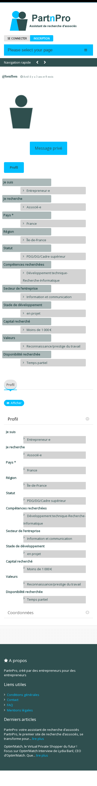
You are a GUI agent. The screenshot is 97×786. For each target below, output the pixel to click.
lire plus (38, 738)
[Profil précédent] (37, 62)
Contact (12, 699)
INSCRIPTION (42, 38)
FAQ (10, 705)
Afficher (16, 403)
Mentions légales (20, 710)
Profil (14, 167)
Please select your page (30, 50)
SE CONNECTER (17, 38)
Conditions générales (23, 694)
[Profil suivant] (45, 62)
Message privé (48, 148)
